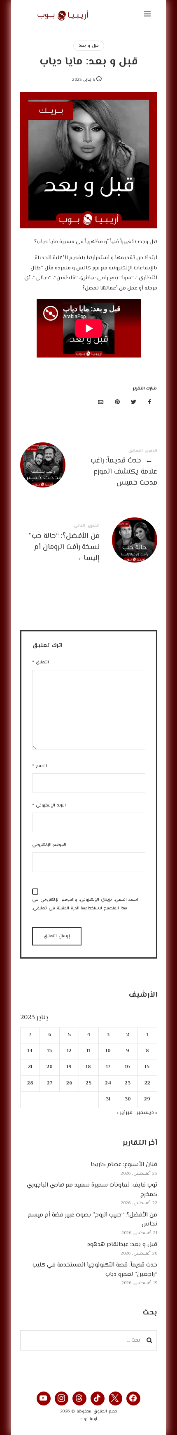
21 (30, 1067)
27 (49, 1083)
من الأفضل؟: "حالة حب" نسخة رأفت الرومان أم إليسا (88, 544)
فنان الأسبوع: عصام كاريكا (124, 1164)
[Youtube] (44, 1398)
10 (107, 1051)
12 (69, 1051)
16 (127, 1067)
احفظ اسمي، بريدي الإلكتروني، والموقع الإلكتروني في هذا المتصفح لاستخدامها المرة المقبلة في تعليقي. (85, 904)
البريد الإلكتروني (49, 805)
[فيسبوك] (149, 402)
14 (30, 1051)
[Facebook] (133, 1398)
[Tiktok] (97, 1398)
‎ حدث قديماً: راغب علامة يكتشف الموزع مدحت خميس (88, 469)
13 (49, 1051)
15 (147, 1067)
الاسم (39, 766)
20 (50, 1067)
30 (127, 1099)
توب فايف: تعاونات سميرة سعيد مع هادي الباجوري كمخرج (92, 1189)
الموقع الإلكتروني (49, 844)
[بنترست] (117, 402)
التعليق (40, 662)
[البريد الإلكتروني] (100, 402)
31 (108, 1099)
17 (108, 1067)
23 (127, 1083)
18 (88, 1067)
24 (108, 1083)
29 (147, 1099)
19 (69, 1067)
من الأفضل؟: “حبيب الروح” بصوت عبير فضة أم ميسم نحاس (92, 1219)
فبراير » (124, 1112)
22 (147, 1083)
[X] (116, 1398)
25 (88, 1083)
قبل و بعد (89, 45)
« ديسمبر (146, 1112)
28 (30, 1083)
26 (69, 1083)
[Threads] (79, 1398)
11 (88, 1051)
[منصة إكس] (133, 402)
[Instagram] (62, 1398)
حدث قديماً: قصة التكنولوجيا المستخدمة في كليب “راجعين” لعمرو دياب (95, 1269)
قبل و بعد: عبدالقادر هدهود (122, 1244)
